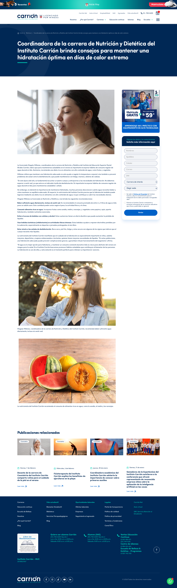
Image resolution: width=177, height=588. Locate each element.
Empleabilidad (105, 13)
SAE (114, 13)
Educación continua (116, 20)
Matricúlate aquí (159, 4)
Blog (138, 20)
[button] (101, 19)
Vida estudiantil (133, 13)
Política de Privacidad (140, 194)
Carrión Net (83, 13)
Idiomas (131, 20)
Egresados (121, 13)
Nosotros (73, 20)
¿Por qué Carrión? (86, 20)
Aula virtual (93, 13)
